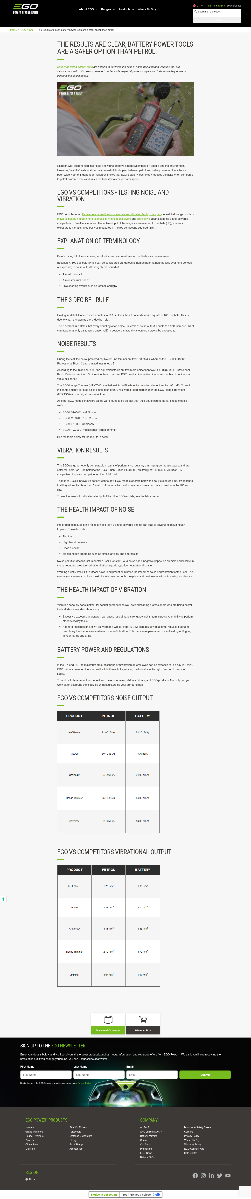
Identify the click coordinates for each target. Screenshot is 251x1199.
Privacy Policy (84, 1082)
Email (130, 1066)
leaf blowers (123, 219)
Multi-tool (30, 1148)
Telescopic (75, 1131)
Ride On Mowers (78, 1127)
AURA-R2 (145, 1127)
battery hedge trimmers (82, 219)
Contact (144, 1140)
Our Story (145, 1144)
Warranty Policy (192, 1144)
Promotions (146, 1148)
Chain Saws (31, 1144)
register (222, 5)
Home (13, 29)
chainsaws (144, 219)
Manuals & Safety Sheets (197, 1127)
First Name (27, 1066)
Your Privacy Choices (136, 1194)
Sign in (211, 5)
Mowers (29, 1127)
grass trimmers (106, 219)
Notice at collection (104, 1194)
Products (124, 9)
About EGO (86, 9)
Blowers (29, 1140)
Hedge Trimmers (34, 1135)
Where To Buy (147, 9)
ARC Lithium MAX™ (151, 1131)
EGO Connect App (194, 1148)
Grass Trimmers (34, 1131)
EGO (26, 9)
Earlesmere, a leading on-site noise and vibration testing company (122, 214)
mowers (62, 219)
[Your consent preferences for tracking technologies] (3, 899)
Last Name (80, 1066)
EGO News (146, 1153)
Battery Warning (148, 1135)
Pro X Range (76, 1144)
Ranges (106, 9)
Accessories (75, 1148)
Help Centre (190, 1153)
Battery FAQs (147, 1157)
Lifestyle (73, 1140)
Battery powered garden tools (75, 67)
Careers (188, 1131)
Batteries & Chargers (80, 1135)
